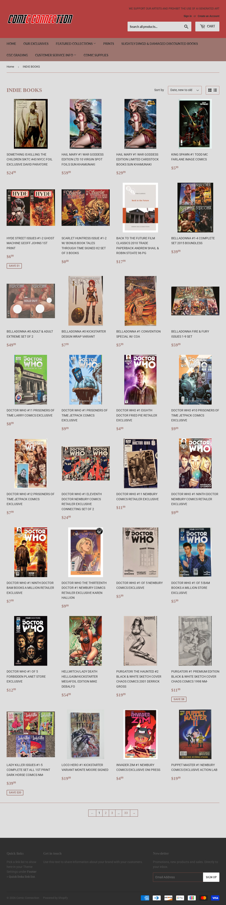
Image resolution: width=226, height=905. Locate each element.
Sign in (188, 16)
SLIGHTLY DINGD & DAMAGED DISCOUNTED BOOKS (159, 44)
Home (11, 44)
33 (126, 813)
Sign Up (211, 877)
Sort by (159, 90)
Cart (210, 26)
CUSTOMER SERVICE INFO (54, 55)
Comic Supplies (96, 55)
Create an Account (208, 16)
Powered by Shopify (55, 897)
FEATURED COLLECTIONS (74, 44)
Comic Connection (27, 897)
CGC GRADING (17, 55)
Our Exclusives (36, 44)
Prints (108, 44)
